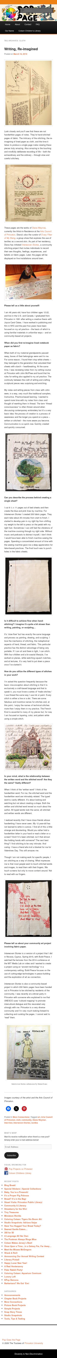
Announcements (12, 1295)
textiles (34, 1122)
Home (7, 24)
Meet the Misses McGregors (17, 1249)
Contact (28, 24)
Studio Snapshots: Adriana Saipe (20, 1222)
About (17, 24)
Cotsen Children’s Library (30, 30)
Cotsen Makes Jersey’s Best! (18, 1242)
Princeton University (43, 1332)
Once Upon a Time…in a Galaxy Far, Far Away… (27, 1246)
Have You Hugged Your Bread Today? (22, 1225)
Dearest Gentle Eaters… (15, 1229)
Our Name (9, 30)
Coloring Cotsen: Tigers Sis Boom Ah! (23, 1219)
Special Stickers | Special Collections (22, 1188)
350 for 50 (9, 1232)
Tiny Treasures (11, 1212)
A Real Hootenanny (13, 1266)
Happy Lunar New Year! (15, 1262)
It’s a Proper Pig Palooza (16, 1195)
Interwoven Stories (30, 244)
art (39, 1117)
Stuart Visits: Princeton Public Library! (23, 1202)
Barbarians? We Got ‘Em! (16, 1283)
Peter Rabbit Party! (13, 1269)
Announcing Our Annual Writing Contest (24, 1256)
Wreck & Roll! (11, 1252)
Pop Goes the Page (11, 1339)
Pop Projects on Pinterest (20, 1168)
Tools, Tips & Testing (14, 1318)
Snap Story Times (13, 1311)
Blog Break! (10, 1185)
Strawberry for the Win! (15, 1208)
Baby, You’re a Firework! (16, 1192)
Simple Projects (12, 1308)
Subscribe (11, 1155)
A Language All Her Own (16, 1235)
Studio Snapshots (13, 1315)
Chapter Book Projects (15, 1298)
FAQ (37, 24)
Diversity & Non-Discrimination (29, 1353)
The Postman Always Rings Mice (20, 1239)
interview (8, 1122)
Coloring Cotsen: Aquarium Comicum (22, 1273)
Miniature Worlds (12, 1215)
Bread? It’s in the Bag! (15, 1198)
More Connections (21, 1117)
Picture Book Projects (15, 1305)
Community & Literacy (15, 1205)
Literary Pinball (11, 1259)
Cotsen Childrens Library (20, 1173)
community (27, 1119)
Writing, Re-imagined (21, 48)
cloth (18, 1119)
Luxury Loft (10, 1276)
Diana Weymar (38, 227)
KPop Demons (11, 1279)
